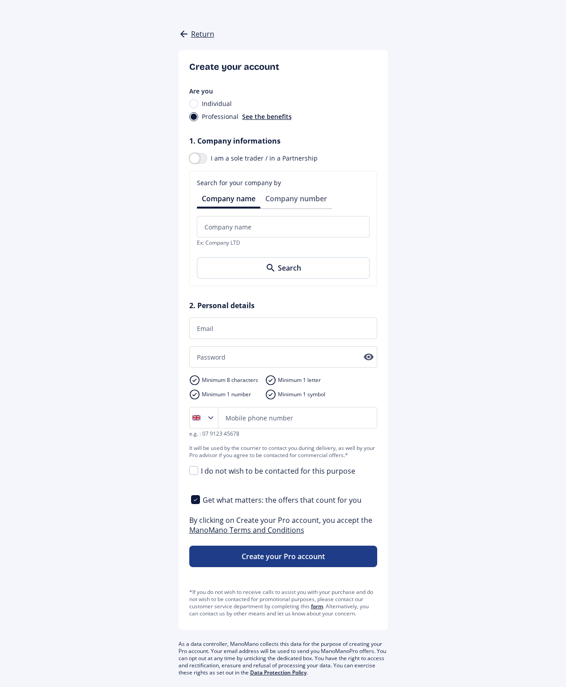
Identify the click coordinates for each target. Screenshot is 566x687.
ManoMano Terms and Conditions (246, 530)
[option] (198, 417)
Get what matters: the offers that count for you (282, 500)
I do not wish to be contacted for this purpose (278, 471)
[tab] (228, 197)
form (317, 606)
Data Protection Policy (278, 672)
